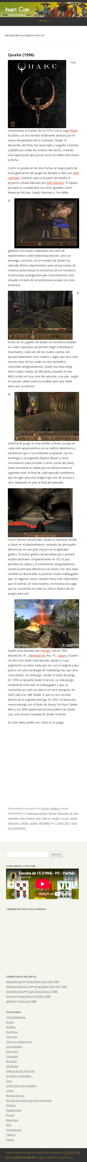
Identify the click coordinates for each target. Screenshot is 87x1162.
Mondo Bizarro (15, 1095)
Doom (73, 130)
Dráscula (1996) (27, 1001)
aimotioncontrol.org (18, 986)
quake (56, 818)
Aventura (11, 1032)
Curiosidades (14, 1046)
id (71, 813)
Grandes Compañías (19, 1076)
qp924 (10, 1001)
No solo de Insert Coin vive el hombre (29, 1100)
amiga (52, 813)
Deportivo (12, 1051)
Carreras (11, 1037)
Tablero (11, 1134)
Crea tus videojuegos (19, 1041)
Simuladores (14, 1130)
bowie (10, 996)
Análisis (55, 808)
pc (49, 818)
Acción (45, 808)
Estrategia (12, 1066)
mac (38, 818)
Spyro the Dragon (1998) (42, 991)
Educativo (12, 1056)
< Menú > (43, 20)
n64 (44, 818)
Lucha (9, 1090)
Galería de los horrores (20, 1071)
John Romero (55, 183)
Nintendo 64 (37, 655)
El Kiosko (11, 1061)
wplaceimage (14, 981)
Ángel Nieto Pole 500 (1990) (43, 981)
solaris (34, 823)
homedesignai (15, 991)
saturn (24, 823)
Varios (10, 1139)
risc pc (65, 818)
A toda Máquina (15, 1017)
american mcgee (37, 813)
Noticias (11, 1105)
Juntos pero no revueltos (21, 1086)
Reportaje (12, 1120)
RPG (8, 1125)
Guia (9, 1081)
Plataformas (13, 1110)
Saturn (62, 655)
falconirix (63, 813)
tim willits (44, 823)
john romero (27, 818)
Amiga (46, 651)
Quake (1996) (21, 55)
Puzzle (10, 1115)
